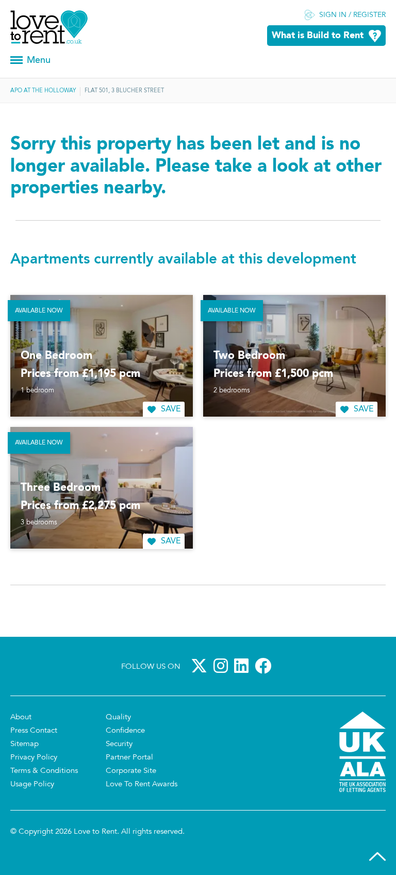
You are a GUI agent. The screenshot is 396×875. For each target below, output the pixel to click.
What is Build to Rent (318, 35)
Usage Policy (32, 784)
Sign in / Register (352, 15)
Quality (118, 717)
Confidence (125, 731)
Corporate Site (131, 771)
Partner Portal (129, 758)
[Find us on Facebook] (265, 665)
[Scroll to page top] (377, 856)
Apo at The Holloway (43, 91)
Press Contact (33, 731)
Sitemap (24, 744)
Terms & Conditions (44, 771)
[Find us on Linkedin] (243, 665)
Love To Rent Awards (141, 784)
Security (119, 744)
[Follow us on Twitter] (201, 665)
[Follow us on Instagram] (222, 665)
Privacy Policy (33, 758)
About (20, 717)
